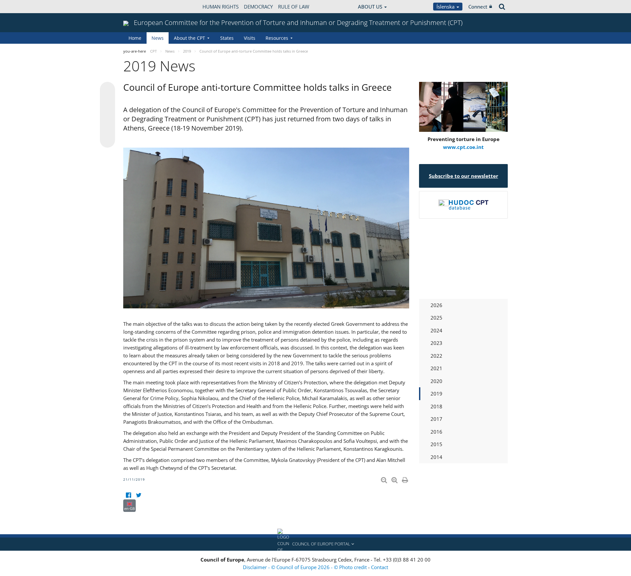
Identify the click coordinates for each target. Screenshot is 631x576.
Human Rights (220, 6)
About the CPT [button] (189, 38)
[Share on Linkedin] (107, 127)
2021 (436, 368)
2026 (436, 305)
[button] (315, 544)
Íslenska (446, 6)
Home (135, 38)
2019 (436, 393)
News (158, 38)
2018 (436, 406)
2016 (436, 431)
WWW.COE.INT (139, 7)
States (227, 38)
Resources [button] (277, 38)
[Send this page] (107, 140)
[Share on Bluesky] (107, 90)
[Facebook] (128, 495)
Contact (379, 567)
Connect (477, 6)
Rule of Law (293, 6)
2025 (436, 317)
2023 (436, 343)
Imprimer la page (405, 478)
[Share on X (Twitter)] (107, 103)
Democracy (258, 6)
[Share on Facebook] (107, 115)
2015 (436, 444)
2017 (436, 419)
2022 (436, 355)
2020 (436, 381)
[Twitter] (138, 495)
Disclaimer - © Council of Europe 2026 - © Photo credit (305, 567)
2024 (436, 330)
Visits (249, 38)
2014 (436, 457)
